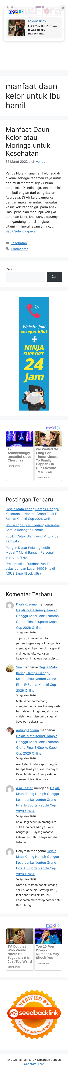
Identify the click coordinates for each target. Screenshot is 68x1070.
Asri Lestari (24, 788)
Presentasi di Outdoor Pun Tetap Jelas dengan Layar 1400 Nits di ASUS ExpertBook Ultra (30, 568)
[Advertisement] (34, 53)
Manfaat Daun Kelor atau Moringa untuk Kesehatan (28, 141)
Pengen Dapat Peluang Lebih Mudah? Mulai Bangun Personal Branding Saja (30, 552)
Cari (9, 269)
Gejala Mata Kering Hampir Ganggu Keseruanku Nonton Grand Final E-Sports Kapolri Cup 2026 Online (32, 514)
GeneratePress (34, 1064)
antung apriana (27, 730)
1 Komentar (19, 249)
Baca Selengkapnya (21, 231)
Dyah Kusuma (26, 604)
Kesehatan (19, 243)
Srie (19, 667)
